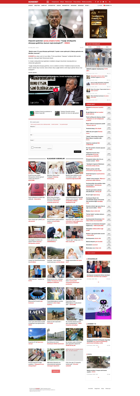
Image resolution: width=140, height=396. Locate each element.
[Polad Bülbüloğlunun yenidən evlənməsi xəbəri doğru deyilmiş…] (55, 293)
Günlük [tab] (89, 46)
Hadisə (59, 5)
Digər (86, 5)
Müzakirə (32, 126)
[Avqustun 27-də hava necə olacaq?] (37, 334)
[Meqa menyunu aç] (47, 2)
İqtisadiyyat (51, 5)
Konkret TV (108, 5)
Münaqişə (81, 5)
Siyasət (30, 5)
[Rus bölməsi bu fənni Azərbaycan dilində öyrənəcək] (55, 334)
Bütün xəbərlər (91, 253)
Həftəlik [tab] (98, 46)
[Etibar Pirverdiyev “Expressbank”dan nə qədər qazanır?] (88, 90)
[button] (108, 266)
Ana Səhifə (90, 388)
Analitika (37, 5)
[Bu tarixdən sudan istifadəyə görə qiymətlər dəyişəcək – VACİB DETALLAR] (74, 334)
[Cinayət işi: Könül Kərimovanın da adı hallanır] (37, 252)
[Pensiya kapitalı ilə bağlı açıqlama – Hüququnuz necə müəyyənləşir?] (37, 355)
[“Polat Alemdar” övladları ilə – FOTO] (37, 271)
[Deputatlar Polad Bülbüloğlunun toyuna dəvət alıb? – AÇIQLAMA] (74, 293)
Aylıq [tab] (107, 46)
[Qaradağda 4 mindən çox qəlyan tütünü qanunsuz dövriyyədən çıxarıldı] (37, 232)
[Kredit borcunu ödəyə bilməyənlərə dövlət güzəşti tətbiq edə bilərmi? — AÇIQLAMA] (37, 167)
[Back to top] (136, 392)
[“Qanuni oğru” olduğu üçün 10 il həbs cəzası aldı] (74, 232)
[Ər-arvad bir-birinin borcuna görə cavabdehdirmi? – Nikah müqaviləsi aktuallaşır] (74, 314)
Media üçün (68, 1)
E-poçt (31, 140)
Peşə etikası (77, 1)
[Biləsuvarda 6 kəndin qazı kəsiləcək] (37, 293)
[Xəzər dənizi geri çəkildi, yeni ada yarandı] (37, 212)
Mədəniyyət (65, 5)
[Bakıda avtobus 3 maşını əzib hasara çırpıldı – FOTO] (98, 362)
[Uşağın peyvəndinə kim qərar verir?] (74, 252)
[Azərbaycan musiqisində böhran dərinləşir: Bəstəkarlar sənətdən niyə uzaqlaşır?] (98, 267)
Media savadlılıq (87, 1)
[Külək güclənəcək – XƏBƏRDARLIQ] (55, 232)
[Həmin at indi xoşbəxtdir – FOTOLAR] (55, 314)
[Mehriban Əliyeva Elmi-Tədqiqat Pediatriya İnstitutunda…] (55, 167)
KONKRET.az (32, 56)
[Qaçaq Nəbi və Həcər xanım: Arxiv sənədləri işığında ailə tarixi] (88, 77)
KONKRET (38, 388)
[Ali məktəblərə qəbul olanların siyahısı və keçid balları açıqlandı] (55, 212)
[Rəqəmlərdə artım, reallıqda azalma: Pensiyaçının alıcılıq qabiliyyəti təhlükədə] (55, 271)
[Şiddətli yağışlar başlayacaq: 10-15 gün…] (98, 57)
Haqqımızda (55, 1)
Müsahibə (73, 5)
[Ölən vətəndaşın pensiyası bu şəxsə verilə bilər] (88, 97)
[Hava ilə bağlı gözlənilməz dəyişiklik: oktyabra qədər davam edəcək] (88, 83)
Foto (100, 5)
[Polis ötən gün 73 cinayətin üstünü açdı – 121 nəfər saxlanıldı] (74, 355)
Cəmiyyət (44, 5)
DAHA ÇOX (55, 371)
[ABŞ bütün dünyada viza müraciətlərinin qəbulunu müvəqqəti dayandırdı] (55, 355)
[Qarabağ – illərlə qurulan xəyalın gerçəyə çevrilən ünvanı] (55, 252)
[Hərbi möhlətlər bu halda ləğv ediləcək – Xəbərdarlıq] (37, 189)
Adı (31, 134)
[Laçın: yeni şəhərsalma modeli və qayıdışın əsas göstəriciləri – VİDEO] (37, 314)
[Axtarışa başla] (110, 2)
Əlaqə (62, 1)
